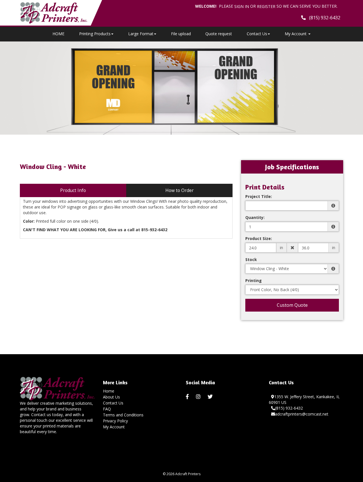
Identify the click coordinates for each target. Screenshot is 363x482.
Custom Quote (292, 305)
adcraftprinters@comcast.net (301, 414)
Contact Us (257, 33)
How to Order (179, 190)
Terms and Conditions (123, 415)
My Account (114, 426)
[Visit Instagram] (199, 397)
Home (108, 391)
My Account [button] (296, 33)
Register (266, 6)
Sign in (241, 6)
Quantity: (255, 217)
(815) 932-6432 (289, 408)
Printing (253, 280)
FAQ (107, 409)
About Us (111, 397)
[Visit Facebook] (188, 397)
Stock (251, 259)
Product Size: (258, 238)
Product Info (73, 190)
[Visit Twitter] (211, 397)
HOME (58, 33)
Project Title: (258, 196)
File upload (181, 33)
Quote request (218, 33)
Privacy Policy (115, 420)
